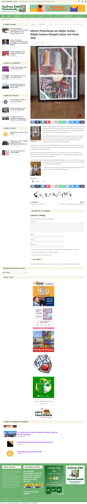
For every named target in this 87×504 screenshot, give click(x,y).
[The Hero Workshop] (43, 374)
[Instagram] (85, 1)
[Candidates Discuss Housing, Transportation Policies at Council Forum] (5, 118)
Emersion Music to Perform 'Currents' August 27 (35, 446)
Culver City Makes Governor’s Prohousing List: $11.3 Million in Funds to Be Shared (19, 42)
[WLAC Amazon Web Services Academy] (43, 305)
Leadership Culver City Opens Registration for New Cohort (17, 86)
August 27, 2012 (37, 42)
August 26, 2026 (15, 70)
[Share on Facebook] (32, 122)
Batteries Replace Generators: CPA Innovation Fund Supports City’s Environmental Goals (19, 31)
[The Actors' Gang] (57, 197)
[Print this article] (57, 122)
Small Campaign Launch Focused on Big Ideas (18, 109)
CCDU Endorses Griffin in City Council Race (18, 100)
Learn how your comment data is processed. (67, 264)
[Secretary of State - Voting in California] (43, 417)
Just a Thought (68, 16)
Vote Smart (40, 16)
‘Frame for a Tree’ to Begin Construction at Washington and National (19, 142)
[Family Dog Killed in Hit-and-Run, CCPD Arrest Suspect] (5, 53)
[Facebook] (78, 1)
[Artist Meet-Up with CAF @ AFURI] (5, 134)
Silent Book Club (23, 427)
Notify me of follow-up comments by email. (45, 252)
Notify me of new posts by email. (42, 255)
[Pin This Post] (47, 122)
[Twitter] (82, 1)
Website (32, 244)
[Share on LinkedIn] (42, 122)
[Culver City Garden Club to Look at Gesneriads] (5, 69)
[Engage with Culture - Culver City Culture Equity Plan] (43, 328)
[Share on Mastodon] (67, 122)
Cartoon (57, 16)
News (9, 16)
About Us (78, 16)
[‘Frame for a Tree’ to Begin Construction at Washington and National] (5, 142)
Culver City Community (11, 63)
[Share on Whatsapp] (62, 122)
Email (32, 239)
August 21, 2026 (15, 46)
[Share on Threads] (82, 122)
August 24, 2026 (15, 89)
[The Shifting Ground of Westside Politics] (5, 77)
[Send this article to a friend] (52, 122)
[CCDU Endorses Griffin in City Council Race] (5, 101)
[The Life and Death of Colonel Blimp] (5, 152)
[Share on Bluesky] (77, 122)
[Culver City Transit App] (43, 397)
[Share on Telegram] (72, 122)
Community (17, 16)
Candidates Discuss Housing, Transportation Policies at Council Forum (18, 118)
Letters (49, 16)
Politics (31, 16)
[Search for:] (76, 19)
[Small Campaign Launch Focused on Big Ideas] (5, 110)
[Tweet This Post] (37, 122)
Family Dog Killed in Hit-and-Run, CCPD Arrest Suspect (17, 53)
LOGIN (19, 500)
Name (32, 234)
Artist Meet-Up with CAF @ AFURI (29, 455)
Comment (33, 222)
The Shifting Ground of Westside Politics (17, 76)
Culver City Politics (10, 95)
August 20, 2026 (15, 121)
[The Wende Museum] (43, 351)
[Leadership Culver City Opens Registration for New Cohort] (5, 86)
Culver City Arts (9, 128)
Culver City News (9, 24)
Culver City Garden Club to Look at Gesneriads (18, 67)
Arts (24, 16)
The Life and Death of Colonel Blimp (17, 151)
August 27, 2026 (15, 35)
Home (3, 16)
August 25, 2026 (15, 79)
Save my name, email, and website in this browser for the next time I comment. (56, 249)
